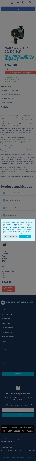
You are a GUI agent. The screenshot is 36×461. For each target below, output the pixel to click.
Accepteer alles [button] (24, 236)
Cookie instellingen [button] (11, 236)
